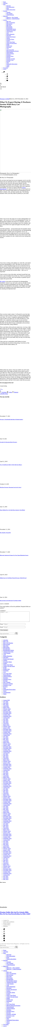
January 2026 (6, 710)
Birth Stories (9, 26)
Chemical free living (11, 30)
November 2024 (7, 730)
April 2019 (6, 828)
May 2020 (5, 809)
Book (7, 8)
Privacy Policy (6, 923)
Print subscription (10, 7)
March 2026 (6, 707)
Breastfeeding (9, 27)
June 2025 (5, 720)
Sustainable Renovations (11, 64)
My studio (2, 281)
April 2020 (6, 810)
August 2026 (6, 700)
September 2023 (7, 751)
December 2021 (7, 781)
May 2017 (5, 861)
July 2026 (5, 701)
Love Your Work (10, 49)
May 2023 (5, 757)
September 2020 (7, 803)
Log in (4, 69)
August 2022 (6, 770)
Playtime (8, 57)
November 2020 (7, 800)
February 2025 (7, 726)
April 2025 (6, 723)
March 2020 (6, 812)
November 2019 (7, 818)
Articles (5, 20)
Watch (7, 66)
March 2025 (6, 725)
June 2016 (5, 877)
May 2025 (5, 722)
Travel (7, 65)
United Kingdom (10, 14)
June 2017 (5, 860)
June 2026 (5, 703)
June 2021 (5, 790)
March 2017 (6, 864)
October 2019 (6, 819)
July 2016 (5, 876)
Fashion (8, 38)
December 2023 (7, 746)
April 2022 (6, 776)
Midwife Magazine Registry (12, 51)
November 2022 (7, 765)
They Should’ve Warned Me (5, 532)
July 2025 (5, 719)
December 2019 (7, 816)
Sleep (7, 62)
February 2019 (7, 831)
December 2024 (7, 729)
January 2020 (6, 815)
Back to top (3, 945)
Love (7, 48)
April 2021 (6, 793)
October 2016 (6, 872)
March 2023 (6, 760)
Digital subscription (10, 9)
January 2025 (6, 728)
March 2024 (6, 742)
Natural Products (10, 53)
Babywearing (9, 23)
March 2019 (6, 829)
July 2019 (5, 824)
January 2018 (6, 850)
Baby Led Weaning (10, 22)
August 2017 (6, 857)
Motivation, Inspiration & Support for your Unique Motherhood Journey (14, 555)
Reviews (8, 61)
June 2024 (5, 738)
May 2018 (5, 844)
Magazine (8, 5)
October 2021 (6, 784)
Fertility (8, 40)
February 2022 (7, 778)
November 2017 (7, 853)
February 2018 (7, 848)
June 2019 (5, 825)
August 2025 (6, 717)
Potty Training (6, 682)
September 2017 (7, 856)
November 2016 (7, 870)
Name (2, 624)
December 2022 (7, 764)
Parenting (8, 55)
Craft (7, 33)
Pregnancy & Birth (10, 58)
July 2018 (5, 841)
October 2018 (6, 837)
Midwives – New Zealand (12, 17)
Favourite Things (10, 39)
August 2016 (6, 875)
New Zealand (9, 13)
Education (8, 35)
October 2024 (6, 732)
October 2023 (6, 749)
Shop (4, 4)
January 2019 (6, 832)
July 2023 (5, 754)
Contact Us (6, 920)
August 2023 (6, 752)
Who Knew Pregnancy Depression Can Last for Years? (10, 487)
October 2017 (6, 854)
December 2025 (7, 712)
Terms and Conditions (8, 921)
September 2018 (7, 838)
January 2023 (6, 762)
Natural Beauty (9, 52)
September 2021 (7, 786)
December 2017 (7, 851)
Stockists (5, 11)
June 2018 (5, 843)
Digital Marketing (10, 34)
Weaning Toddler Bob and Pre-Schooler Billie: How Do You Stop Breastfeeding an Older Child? (15, 913)
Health (7, 44)
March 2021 (6, 794)
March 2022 (6, 777)
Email (2, 627)
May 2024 (5, 739)
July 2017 (5, 859)
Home (4, 2)
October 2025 (6, 714)
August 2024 (6, 735)
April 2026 (6, 706)
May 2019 (5, 826)
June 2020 (5, 808)
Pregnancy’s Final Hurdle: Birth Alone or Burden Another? (11, 419)
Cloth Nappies (9, 31)
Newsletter (5, 67)
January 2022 (6, 780)
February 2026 (7, 709)
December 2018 (7, 834)
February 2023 (7, 761)
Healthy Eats (9, 45)
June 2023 (5, 755)
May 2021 (5, 792)
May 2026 (5, 704)
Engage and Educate (10, 36)
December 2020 (7, 799)
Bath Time (8, 25)
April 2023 (6, 758)
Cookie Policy (6, 924)
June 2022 (5, 773)
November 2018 (7, 835)
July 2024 (5, 736)
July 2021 (5, 789)
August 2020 (6, 805)
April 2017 (6, 863)
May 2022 (5, 774)
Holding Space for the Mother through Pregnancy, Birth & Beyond (13, 577)
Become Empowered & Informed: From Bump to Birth (10, 600)
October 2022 (6, 767)
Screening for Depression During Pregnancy (8, 442)
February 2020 (7, 813)
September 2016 (7, 873)
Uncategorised (6, 692)
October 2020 (6, 802)
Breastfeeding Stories (11, 29)
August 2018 (6, 840)
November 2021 (7, 783)
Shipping (5, 926)
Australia (8, 12)
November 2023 (7, 748)
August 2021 (6, 787)
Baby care (8, 21)
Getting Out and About (11, 43)
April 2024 (6, 741)
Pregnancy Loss (9, 60)
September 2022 (7, 768)
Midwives (5, 16)
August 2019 (6, 822)
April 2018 (6, 845)
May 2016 (5, 879)
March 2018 (6, 847)
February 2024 (7, 744)
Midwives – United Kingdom (12, 18)
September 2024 (7, 733)
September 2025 (7, 716)
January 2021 (6, 797)
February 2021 (7, 796)
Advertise (5, 3)
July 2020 (5, 806)
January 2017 (6, 867)
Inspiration (8, 47)
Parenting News (9, 56)
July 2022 (5, 771)
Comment (3, 610)
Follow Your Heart (10, 42)
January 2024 (6, 745)
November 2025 (7, 713)
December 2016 (7, 869)
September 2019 (7, 821)
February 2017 (7, 866)
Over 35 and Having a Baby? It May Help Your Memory (11, 464)
